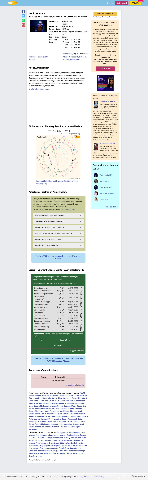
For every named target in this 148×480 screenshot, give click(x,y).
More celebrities (111, 207)
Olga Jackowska (106, 187)
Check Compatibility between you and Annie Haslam (74, 58)
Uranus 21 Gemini (70, 398)
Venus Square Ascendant (65, 416)
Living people (62, 433)
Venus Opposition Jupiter (51, 414)
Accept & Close (138, 476)
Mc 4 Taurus (60, 401)
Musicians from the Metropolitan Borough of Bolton (50, 453)
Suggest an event (77, 351)
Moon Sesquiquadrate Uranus (57, 411)
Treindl (85, 54)
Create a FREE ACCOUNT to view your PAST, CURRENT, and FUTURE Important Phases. (58, 359)
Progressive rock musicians (47, 443)
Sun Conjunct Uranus (65, 409)
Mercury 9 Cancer (57, 396)
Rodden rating (68, 54)
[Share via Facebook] (23, 12)
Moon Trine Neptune (37, 403)
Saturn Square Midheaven (39, 424)
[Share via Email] (23, 26)
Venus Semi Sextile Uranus (74, 414)
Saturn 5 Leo (57, 398)
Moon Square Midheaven (39, 406)
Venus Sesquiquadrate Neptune (42, 416)
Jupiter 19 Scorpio (43, 398)
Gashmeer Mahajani (107, 193)
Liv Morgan (104, 199)
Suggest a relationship (75, 385)
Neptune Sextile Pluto (54, 427)
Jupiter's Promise (107, 101)
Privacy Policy (83, 476)
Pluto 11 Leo (39, 401)
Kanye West (104, 181)
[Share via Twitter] (23, 17)
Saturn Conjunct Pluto (76, 422)
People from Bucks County (70, 448)
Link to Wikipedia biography (39, 89)
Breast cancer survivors (62, 440)
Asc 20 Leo (49, 401)
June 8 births (75, 438)
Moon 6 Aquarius (42, 396)
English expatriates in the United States (70, 446)
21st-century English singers (67, 435)
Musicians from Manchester (40, 451)
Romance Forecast (108, 143)
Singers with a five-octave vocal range (69, 451)
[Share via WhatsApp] (23, 21)
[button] (58, 215)
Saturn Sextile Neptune (56, 422)
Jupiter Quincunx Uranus (44, 419)
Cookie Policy (98, 476)
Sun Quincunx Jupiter (75, 403)
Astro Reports (69, 210)
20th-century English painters (72, 443)
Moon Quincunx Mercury (45, 409)
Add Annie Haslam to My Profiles (38, 58)
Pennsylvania (74, 433)
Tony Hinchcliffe (106, 175)
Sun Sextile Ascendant (75, 401)
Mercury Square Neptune (60, 406)
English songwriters (42, 440)
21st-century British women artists (43, 448)
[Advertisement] (58, 107)
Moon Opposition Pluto (56, 403)
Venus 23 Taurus (72, 396)
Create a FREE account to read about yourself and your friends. (58, 257)
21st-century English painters (41, 446)
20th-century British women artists (54, 438)
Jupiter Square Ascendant (66, 419)
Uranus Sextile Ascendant (61, 424)
